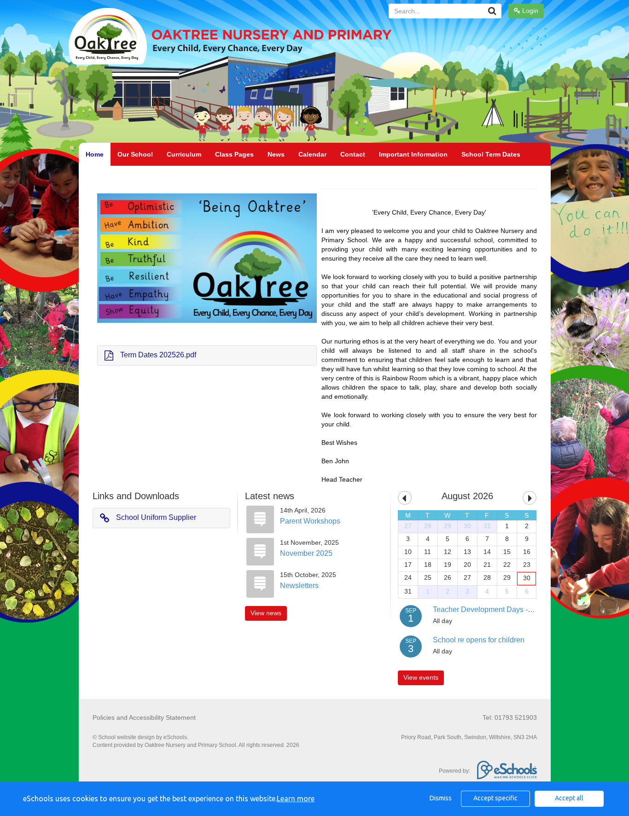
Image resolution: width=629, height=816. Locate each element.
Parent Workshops (310, 521)
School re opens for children (478, 640)
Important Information (413, 154)
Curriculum (184, 154)
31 (487, 526)
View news (265, 613)
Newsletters (299, 585)
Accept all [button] (569, 798)
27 (408, 526)
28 (427, 526)
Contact (352, 154)
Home (95, 154)
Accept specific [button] (495, 798)
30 (467, 526)
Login (529, 10)
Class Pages (234, 154)
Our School (135, 154)
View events (420, 677)
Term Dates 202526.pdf (158, 355)
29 (447, 526)
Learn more (295, 798)
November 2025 (306, 553)
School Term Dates (490, 154)
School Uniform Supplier (156, 517)
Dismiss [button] (441, 798)
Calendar (312, 154)
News (276, 154)
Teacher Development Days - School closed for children (523, 609)
